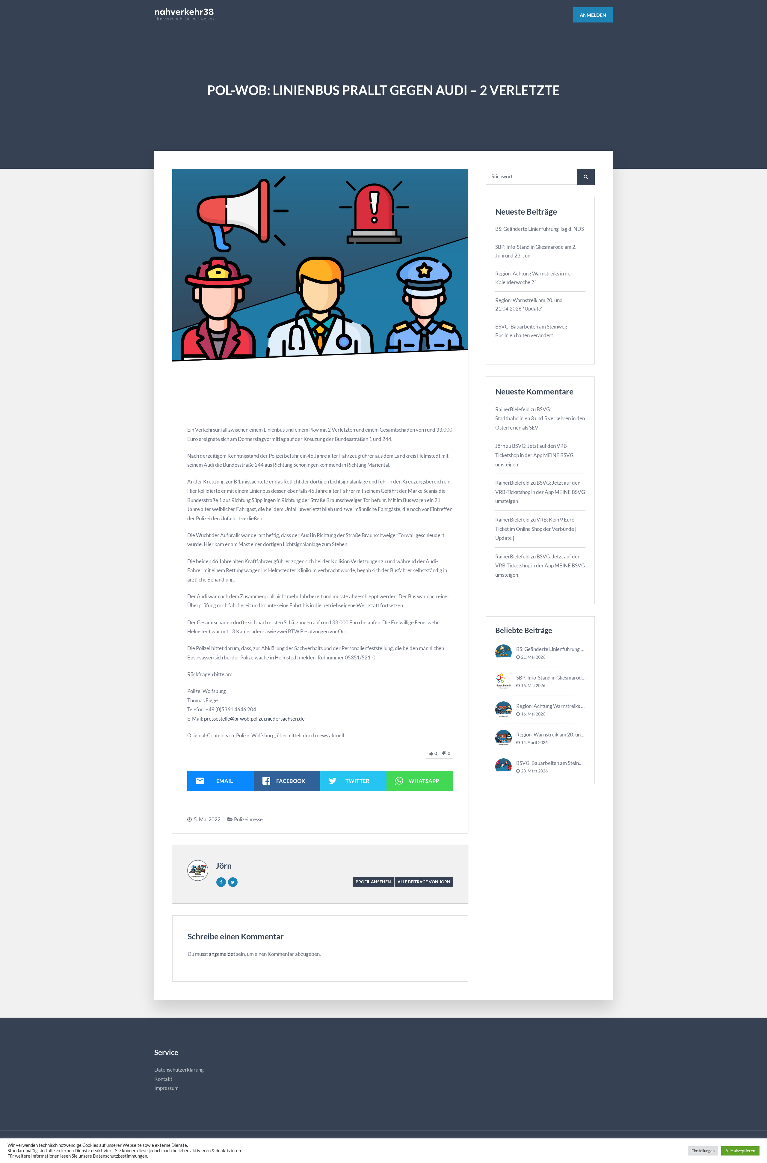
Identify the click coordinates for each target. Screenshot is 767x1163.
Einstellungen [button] (703, 1150)
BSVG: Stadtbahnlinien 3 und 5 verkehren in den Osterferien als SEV (540, 418)
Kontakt (163, 1079)
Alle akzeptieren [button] (740, 1150)
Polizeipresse (248, 819)
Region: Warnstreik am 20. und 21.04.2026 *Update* (574, 734)
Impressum (166, 1088)
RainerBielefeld (512, 409)
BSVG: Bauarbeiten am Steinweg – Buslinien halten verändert (583, 763)
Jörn (224, 865)
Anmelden (593, 15)
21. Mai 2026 (533, 657)
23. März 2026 (534, 771)
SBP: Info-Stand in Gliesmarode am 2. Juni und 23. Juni (575, 677)
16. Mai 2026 (533, 685)
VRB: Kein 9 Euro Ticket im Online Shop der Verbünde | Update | (535, 528)
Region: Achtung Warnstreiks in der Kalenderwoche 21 (576, 706)
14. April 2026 (534, 742)
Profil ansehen (373, 881)
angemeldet (222, 954)
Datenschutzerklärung (179, 1069)
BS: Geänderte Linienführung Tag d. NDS (539, 229)
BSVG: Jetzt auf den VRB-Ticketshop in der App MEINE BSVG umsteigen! (534, 455)
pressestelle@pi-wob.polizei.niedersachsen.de (254, 718)
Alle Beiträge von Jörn (424, 881)
